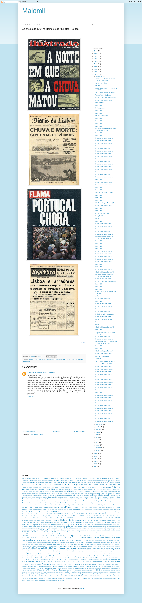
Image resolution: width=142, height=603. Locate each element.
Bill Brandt (82, 491)
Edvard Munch (63, 505)
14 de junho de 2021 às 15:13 (45, 372)
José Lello (117, 532)
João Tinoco (56, 530)
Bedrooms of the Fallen (33, 491)
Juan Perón (117, 534)
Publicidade (98, 564)
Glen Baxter (34, 515)
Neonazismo (69, 554)
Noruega (24, 556)
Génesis (109, 513)
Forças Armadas (44, 512)
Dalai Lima (110, 499)
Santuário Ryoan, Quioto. (103, 356)
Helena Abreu (53, 517)
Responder (31, 396)
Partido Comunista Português (87, 558)
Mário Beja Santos (69, 546)
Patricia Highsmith (105, 558)
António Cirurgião (93, 484)
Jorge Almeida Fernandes (74, 530)
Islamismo (25, 526)
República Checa (62, 566)
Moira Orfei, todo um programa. (104, 314)
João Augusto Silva (112, 526)
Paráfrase (70, 558)
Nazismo (62, 554)
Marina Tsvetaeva (58, 546)
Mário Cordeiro (81, 546)
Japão (68, 526)
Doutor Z (101, 503)
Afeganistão (25, 480)
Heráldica (111, 517)
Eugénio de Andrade (76, 507)
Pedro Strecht (106, 559)
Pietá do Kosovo (72, 561)
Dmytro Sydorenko (83, 503)
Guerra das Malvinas (88, 515)
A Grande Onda (63, 478)
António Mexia (64, 487)
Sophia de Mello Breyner (91, 572)
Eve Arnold (102, 507)
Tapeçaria (62, 574)
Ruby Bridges (26, 570)
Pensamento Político (33, 562)
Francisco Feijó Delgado (101, 512)
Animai (106, 482)
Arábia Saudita (81, 487)
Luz (33, 542)
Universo (40, 578)
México (77, 548)
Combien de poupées (108, 497)
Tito (40, 575)
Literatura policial (99, 538)
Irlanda (89, 524)
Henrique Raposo (96, 517)
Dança (24, 501)
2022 (96, 61)
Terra (94, 574)
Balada (104, 489)
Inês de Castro (47, 524)
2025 (96, 53)
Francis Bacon (91, 512)
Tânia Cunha (56, 574)
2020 (96, 66)
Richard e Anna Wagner (28, 568)
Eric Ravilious (109, 505)
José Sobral (94, 534)
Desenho (104, 501)
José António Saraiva (37, 532)
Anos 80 (48, 484)
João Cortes (43, 528)
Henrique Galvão (70, 517)
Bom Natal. (98, 118)
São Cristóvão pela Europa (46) (104, 272)
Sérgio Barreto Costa (36, 572)
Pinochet (80, 561)
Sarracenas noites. (101, 83)
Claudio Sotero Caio (73, 497)
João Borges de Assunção (33, 528)
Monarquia (116, 550)
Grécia (75, 516)
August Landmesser (79, 489)
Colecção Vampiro (88, 497)
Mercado (72, 548)
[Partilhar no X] (51, 356)
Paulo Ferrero (44, 559)
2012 (96, 464)
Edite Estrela (40, 505)
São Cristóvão (97, 570)
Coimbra (81, 497)
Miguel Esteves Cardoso (103, 548)
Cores (58, 499)
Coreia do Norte (44, 499)
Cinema (110, 495)
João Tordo (63, 530)
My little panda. (100, 108)
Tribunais (73, 576)
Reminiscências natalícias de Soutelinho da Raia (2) (104, 237)
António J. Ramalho (28, 487)
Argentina (88, 487)
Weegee (32, 580)
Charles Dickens (49, 495)
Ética (58, 507)
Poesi (102, 561)
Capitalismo (42, 493)
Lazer (36, 537)
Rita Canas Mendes (55, 568)
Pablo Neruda (31, 558)
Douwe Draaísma (107, 503)
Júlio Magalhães (64, 535)
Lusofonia (29, 542)
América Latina (32, 482)
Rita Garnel (71, 568)
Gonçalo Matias (58, 515)
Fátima (30, 509)
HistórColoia (48, 520)
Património (113, 558)
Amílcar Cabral (56, 482)
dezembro (99, 76)
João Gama (51, 528)
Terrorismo (100, 574)
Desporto (117, 501)
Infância (53, 524)
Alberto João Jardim (47, 480)
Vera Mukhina (66, 578)
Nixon (102, 554)
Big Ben (77, 491)
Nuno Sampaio (39, 556)
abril (97, 442)
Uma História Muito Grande (99, 575)
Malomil (33, 10)
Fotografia (54, 512)
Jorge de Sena (101, 530)
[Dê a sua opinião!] (49, 356)
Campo (117, 491)
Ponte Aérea (30, 564)
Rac (103, 564)
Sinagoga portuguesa (57, 572)
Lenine (40, 537)
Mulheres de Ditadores (93, 552)
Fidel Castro (80, 509)
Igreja (104, 522)
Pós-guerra (59, 564)
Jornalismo (109, 530)
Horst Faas (56, 522)
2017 (96, 74)
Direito (59, 503)
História (44, 359)
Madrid (47, 542)
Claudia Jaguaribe (62, 497)
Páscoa (98, 558)
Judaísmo (25, 536)
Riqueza (47, 568)
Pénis (23, 561)
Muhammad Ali (75, 552)
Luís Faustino (84, 540)
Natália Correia (50, 554)
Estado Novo (37, 359)
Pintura (88, 562)
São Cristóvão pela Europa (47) (104, 203)
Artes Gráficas (50, 489)
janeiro (98, 450)
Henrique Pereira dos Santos (83, 517)
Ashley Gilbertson (68, 489)
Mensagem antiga (79, 431)
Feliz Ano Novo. (100, 103)
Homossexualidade (47, 522)
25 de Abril (44, 478)
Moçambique (106, 550)
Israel (30, 526)
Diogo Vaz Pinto (52, 503)
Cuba (96, 499)
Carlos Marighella (91, 493)
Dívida (77, 503)
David (40, 501)
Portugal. (52, 564)
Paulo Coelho (36, 559)
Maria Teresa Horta (48, 546)
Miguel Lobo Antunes (32, 550)
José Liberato (27, 534)
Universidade (32, 578)
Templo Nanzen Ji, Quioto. (103, 95)
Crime (80, 499)
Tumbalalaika (84, 575)
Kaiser (85, 535)
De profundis (79, 501)
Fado (107, 507)
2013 (96, 461)
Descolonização (95, 501)
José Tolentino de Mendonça (105, 534)
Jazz (72, 526)
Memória (72, 359)
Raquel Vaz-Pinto (109, 564)
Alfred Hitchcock (87, 480)
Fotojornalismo (65, 512)
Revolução (87, 566)
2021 (96, 64)
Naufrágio (56, 554)
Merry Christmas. (100, 216)
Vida (80, 578)
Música (29, 554)
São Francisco (106, 570)
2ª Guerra (52, 478)
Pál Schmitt (43, 558)
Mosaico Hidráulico (39, 552)
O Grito (68, 556)
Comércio (117, 497)
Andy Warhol (87, 482)
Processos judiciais (73, 564)
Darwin (36, 501)
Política (117, 562)
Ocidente (80, 556)
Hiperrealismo (40, 520)
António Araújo (71, 484)
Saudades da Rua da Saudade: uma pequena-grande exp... (106, 342)
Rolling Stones (78, 568)
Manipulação (56, 542)
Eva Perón (96, 507)
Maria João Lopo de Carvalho (99, 544)
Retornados (76, 566)
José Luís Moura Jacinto (40, 534)
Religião (40, 566)
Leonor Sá (64, 537)
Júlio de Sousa (46, 535)
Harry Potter (46, 517)
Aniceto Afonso (100, 482)
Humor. (86, 522)
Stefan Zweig (116, 572)
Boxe (90, 491)
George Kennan (115, 513)
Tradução (67, 576)
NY (50, 556)
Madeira (42, 542)
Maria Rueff (40, 546)
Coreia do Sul (52, 499)
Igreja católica (111, 522)
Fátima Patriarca (37, 509)
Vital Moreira (107, 578)
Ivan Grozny (39, 526)
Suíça (38, 574)
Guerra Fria (97, 516)
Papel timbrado (56, 558)
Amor (62, 482)
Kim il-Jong (103, 535)
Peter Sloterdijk (52, 561)
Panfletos (49, 558)
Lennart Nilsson (46, 537)
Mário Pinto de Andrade (91, 546)
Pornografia (38, 564)
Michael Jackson (84, 548)
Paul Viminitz (29, 559)
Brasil (95, 491)
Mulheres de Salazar (105, 552)
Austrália (86, 489)
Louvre (44, 540)
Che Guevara (58, 495)
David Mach (60, 501)
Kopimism (114, 535)
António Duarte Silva (105, 484)
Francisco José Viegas (114, 512)
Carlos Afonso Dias (65, 493)
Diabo (27, 503)
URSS (45, 578)
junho (97, 437)
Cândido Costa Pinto (32, 493)
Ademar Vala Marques (103, 478)
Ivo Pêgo (45, 526)
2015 (96, 456)
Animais (111, 482)
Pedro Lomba (91, 559)
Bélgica (42, 491)
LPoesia (48, 540)
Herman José (32, 520)
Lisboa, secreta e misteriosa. (104, 100)
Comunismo (26, 499)
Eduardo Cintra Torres (51, 505)
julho (97, 435)
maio (97, 440)
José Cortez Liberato (81, 532)
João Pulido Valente (114, 528)
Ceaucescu (36, 495)
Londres (39, 540)
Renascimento (47, 566)
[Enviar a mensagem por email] (47, 356)
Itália (34, 526)
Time (30, 575)
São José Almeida (115, 570)
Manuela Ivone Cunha (112, 542)
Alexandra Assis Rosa (67, 480)
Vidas (85, 578)
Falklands (111, 507)
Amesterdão (40, 482)
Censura (31, 359)
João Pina (106, 528)
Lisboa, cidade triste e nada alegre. (106, 97)
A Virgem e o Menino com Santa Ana (78, 478)
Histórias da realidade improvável (95, 520)
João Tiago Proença (46, 530)
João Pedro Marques (81, 528)
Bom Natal (98, 105)
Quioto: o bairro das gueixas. (104, 319)
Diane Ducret (32, 503)
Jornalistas (116, 530)
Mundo (113, 552)
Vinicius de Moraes (92, 578)
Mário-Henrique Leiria (103, 546)
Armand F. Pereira (97, 487)
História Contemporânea (53, 359)
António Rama (72, 487)
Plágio (94, 562)
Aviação (91, 489)
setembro (99, 429)
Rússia (49, 570)
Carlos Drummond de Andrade (79, 493)
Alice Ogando (111, 480)
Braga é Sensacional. (101, 116)
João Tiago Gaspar (34, 530)
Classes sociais (52, 497)
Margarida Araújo (51, 544)
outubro (98, 427)
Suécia (35, 574)
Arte (114, 487)
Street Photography (27, 574)
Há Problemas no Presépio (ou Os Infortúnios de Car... (105, 129)
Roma (84, 568)
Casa (98, 493)
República (54, 566)
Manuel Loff (73, 542)
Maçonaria (37, 542)
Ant (52, 484)
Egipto (69, 505)
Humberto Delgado (73, 522)
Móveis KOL (56, 552)
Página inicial (56, 431)
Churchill (89, 495)
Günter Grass (116, 515)
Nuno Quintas (31, 556)
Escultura (116, 505)
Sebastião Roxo (26, 572)
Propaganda (83, 564)
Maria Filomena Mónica (84, 544)
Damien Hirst (116, 499)
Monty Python (25, 552)
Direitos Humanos (68, 503)
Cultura (100, 499)
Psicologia (90, 564)
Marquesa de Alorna (114, 546)
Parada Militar (64, 558)
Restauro (70, 566)
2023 (96, 59)
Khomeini (97, 535)
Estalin (40, 507)
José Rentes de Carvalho (83, 534)
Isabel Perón (116, 524)
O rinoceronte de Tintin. (102, 213)
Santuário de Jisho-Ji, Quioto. (104, 192)
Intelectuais (70, 524)
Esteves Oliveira (52, 507)
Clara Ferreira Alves (33, 497)
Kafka (81, 535)
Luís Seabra (109, 540)
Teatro (71, 574)
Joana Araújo (91, 526)
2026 (96, 51)
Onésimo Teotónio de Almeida (97, 556)
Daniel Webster (30, 501)
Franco (66, 514)
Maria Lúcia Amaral (31, 546)
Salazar (81, 359)
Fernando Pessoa (63, 509)
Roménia (89, 568)
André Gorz (80, 482)
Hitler (109, 520)
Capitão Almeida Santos (52, 493)
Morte (77, 359)
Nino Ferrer (98, 554)
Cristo (88, 499)
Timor (33, 575)
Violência (101, 578)
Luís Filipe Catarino (94, 540)
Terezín (91, 574)
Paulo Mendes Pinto (62, 559)
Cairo (113, 491)
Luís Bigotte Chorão (64, 540)
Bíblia (66, 491)
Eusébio (90, 507)
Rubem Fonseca (115, 568)
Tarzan (67, 574)
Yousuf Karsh (53, 580)
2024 (96, 56)
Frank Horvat (72, 513)
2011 (96, 466)
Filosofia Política (28, 512)
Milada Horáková (82, 550)
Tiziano (43, 575)
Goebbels (40, 515)
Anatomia (74, 482)
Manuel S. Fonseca (82, 542)
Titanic (36, 575)
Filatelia (87, 509)
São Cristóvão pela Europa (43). (105, 361)
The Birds (106, 574)
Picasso (66, 561)
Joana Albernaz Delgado (80, 526)
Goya (63, 515)
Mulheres (83, 552)
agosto (98, 432)
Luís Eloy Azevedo (75, 540)
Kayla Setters (90, 535)
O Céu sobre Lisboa (59, 556)
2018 (96, 72)
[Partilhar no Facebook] (53, 356)
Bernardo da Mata (49, 491)
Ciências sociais (103, 495)
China (76, 495)
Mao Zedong (38, 544)
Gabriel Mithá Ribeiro (99, 514)
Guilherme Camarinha (106, 515)
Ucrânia (90, 575)
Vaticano (60, 578)
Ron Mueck (95, 568)
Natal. (43, 554)
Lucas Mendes (54, 540)
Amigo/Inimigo (48, 482)
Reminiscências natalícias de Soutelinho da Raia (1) (104, 275)
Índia (40, 524)
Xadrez (48, 580)
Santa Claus (89, 570)
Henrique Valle (105, 517)
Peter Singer (44, 561)
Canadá (24, 493)
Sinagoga (49, 572)
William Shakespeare (40, 580)
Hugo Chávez (64, 522)
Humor (81, 522)
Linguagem (78, 537)
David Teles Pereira (69, 501)
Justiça (71, 536)
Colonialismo (97, 497)
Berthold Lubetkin (59, 491)
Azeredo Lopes (98, 489)
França (73, 512)
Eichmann (74, 505)
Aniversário (117, 482)
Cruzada (92, 499)
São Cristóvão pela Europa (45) (104, 327)
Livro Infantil (26, 540)
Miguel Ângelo (93, 548)
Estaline (45, 507)
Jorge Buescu (84, 530)
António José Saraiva (40, 487)
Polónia (24, 564)
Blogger (81, 588)
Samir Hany (69, 570)
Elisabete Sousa (93, 505)
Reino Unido (32, 566)
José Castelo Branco (69, 532)
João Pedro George (69, 528)
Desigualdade (111, 501)
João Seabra (25, 530)
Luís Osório (102, 540)
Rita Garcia (64, 568)
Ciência (94, 495)
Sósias (100, 572)
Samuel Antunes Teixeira (79, 570)
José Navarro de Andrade (56, 534)
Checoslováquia (66, 495)
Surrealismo (49, 574)
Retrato (82, 566)
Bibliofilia (71, 491)
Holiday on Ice (116, 520)
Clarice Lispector (42, 497)
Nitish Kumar (32, 372)
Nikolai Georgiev (82, 554)
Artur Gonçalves (60, 489)
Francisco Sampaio (41, 513)
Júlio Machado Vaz (55, 535)
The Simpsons (112, 574)
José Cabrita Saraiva (58, 532)
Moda (111, 550)
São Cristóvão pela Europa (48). (105, 92)
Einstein (80, 505)
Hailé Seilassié (26, 517)
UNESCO (24, 578)
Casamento (104, 493)
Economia (33, 505)
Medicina (32, 548)
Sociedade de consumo (78, 572)
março (98, 445)
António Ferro (116, 484)
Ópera (110, 556)
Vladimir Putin (115, 578)
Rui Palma (32, 570)
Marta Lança (25, 548)
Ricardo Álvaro (95, 566)
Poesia (107, 562)
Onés (85, 556)
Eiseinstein (85, 505)
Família (117, 507)
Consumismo (34, 499)
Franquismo (79, 514)
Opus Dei (115, 556)
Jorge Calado (92, 530)
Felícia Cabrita (47, 509)
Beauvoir (24, 491)
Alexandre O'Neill (78, 480)
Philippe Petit (59, 561)
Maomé (44, 544)
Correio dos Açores (65, 499)
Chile (72, 495)
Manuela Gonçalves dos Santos (95, 542)
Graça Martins (69, 515)
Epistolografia (101, 505)
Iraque (84, 524)
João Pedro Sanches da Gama (95, 528)
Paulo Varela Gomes (73, 559)
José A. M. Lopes (27, 532)
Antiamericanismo (58, 484)
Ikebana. (98, 218)
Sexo (44, 572)
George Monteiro (26, 515)
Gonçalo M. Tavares (48, 515)
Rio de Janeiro (39, 568)
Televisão (76, 574)
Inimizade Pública (61, 524)
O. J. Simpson (74, 556)
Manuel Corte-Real (65, 542)
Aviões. (97, 296)
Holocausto (25, 522)
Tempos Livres (84, 574)
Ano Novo (38, 484)
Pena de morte (115, 560)
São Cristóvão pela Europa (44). (105, 351)
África (31, 480)
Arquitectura (107, 487)
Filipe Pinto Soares (108, 509)
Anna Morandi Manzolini (28, 484)
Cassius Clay (111, 493)
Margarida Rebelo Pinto (63, 544)
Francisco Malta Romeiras (29, 513)
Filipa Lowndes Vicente (95, 509)
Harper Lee (40, 517)
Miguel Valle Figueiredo (72, 550)
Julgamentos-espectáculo (34, 535)
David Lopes (54, 501)
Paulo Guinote (52, 559)
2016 (96, 453)
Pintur (84, 561)
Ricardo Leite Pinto (106, 566)
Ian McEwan (98, 522)
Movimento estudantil (65, 552)
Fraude (85, 513)
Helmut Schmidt (61, 517)
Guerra (80, 516)
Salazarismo (26, 361)
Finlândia (36, 512)
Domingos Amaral (93, 503)
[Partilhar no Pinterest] (55, 356)
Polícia (112, 562)
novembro (99, 424)
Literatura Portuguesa (112, 538)
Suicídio (43, 574)
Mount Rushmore (48, 552)
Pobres (98, 562)
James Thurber (61, 526)
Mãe (50, 542)
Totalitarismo (60, 575)
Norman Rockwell (109, 554)
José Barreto (48, 532)
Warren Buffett (26, 580)
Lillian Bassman (71, 537)
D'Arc (105, 499)
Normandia (117, 554)
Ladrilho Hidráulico (30, 537)
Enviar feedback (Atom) (37, 434)
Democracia (86, 501)
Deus (23, 503)
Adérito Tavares (115, 478)
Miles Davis (90, 550)
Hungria (91, 522)
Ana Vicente (68, 482)
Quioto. (97, 324)
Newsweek (75, 554)
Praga (64, 564)
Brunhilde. (98, 85)
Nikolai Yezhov (91, 554)
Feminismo (54, 509)
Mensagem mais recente (30, 431)
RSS (99, 568)
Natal (40, 554)
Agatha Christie (37, 480)
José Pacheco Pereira (70, 534)
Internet (77, 524)
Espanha (25, 507)
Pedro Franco (83, 559)
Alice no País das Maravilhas (100, 480)
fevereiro (98, 448)
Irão (81, 524)
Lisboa (68, 359)
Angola (93, 482)
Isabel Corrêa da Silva (98, 524)
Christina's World (82, 495)
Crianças (74, 499)
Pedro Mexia (98, 559)
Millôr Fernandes (98, 550)
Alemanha (56, 480)
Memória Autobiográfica (60, 548)
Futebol (90, 514)
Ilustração (25, 524)
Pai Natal (37, 558)
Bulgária (110, 491)
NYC (52, 556)
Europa (84, 507)
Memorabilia (40, 548)
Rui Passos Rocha (41, 570)
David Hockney (46, 501)
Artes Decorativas (39, 489)
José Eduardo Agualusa (94, 532)
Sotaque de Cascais (107, 572)
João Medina (58, 528)
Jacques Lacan (53, 526)
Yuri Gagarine (60, 580)
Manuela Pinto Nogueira (28, 544)
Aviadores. (98, 359)
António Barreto (83, 484)
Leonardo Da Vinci (56, 537)
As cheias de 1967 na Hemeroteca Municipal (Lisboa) (105, 79)
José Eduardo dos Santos (107, 532)
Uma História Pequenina (113, 575)
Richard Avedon (116, 566)
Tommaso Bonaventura (51, 575)
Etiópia (63, 507)
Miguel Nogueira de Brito (58, 550)
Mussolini (35, 554)
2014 (96, 458)
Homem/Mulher (35, 522)
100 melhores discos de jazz (31, 478)
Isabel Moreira (108, 524)
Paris (75, 558)
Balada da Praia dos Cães (113, 489)
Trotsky (78, 575)
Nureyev (46, 556)
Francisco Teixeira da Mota (55, 514)
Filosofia (117, 509)
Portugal (45, 564)
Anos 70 (43, 484)
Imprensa (62, 359)
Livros (33, 540)
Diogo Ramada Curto (42, 503)
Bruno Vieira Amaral (102, 491)
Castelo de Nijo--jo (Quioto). (103, 364)
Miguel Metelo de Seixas (45, 550)
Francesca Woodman (81, 512)
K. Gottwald (77, 535)
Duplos (27, 505)
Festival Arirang (73, 509)
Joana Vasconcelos (100, 526)
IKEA (118, 522)
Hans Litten (33, 517)
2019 (96, 69)
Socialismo (67, 572)
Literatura (90, 538)
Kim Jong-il (109, 535)
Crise (84, 499)
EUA (67, 507)
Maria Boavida (73, 544)
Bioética (87, 491)
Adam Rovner (92, 478)
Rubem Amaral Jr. (106, 568)
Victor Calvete (74, 578)
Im (30, 524)
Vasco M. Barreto (52, 578)
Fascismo (25, 509)
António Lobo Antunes (53, 487)
